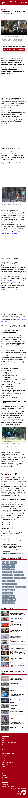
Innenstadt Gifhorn (6, 571)
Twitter (3, 760)
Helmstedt (4, 771)
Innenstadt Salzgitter (7, 578)
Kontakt (3, 738)
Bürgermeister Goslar (20, 587)
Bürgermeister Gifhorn (7, 587)
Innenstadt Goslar (18, 571)
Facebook (4, 755)
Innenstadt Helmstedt (7, 574)
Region (2, 6)
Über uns (4, 740)
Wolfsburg (4, 779)
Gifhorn (3, 766)
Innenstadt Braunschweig (8, 568)
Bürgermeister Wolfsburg (8, 602)
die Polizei (6, 477)
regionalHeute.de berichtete (17, 163)
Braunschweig (5, 764)
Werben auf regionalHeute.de (9, 742)
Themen (4, 744)
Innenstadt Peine (19, 574)
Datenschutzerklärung (7, 747)
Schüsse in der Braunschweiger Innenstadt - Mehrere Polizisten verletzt (13, 547)
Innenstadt (13, 562)
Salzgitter (4, 775)
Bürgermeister (11, 581)
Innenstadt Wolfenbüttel (8, 565)
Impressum (4, 749)
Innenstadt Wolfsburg (20, 578)
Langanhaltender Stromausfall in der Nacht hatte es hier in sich (15, 550)
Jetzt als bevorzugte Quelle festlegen (14, 49)
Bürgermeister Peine (7, 593)
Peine (3, 773)
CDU (3, 562)
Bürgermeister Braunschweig (9, 584)
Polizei (4, 581)
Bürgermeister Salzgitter (8, 596)
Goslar (3, 769)
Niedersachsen (5, 784)
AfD (8, 562)
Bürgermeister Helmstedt (8, 590)
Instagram (4, 758)
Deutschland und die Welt (8, 786)
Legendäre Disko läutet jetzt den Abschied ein (14, 553)
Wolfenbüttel (5, 777)
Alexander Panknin (8, 17)
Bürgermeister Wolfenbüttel (8, 599)
